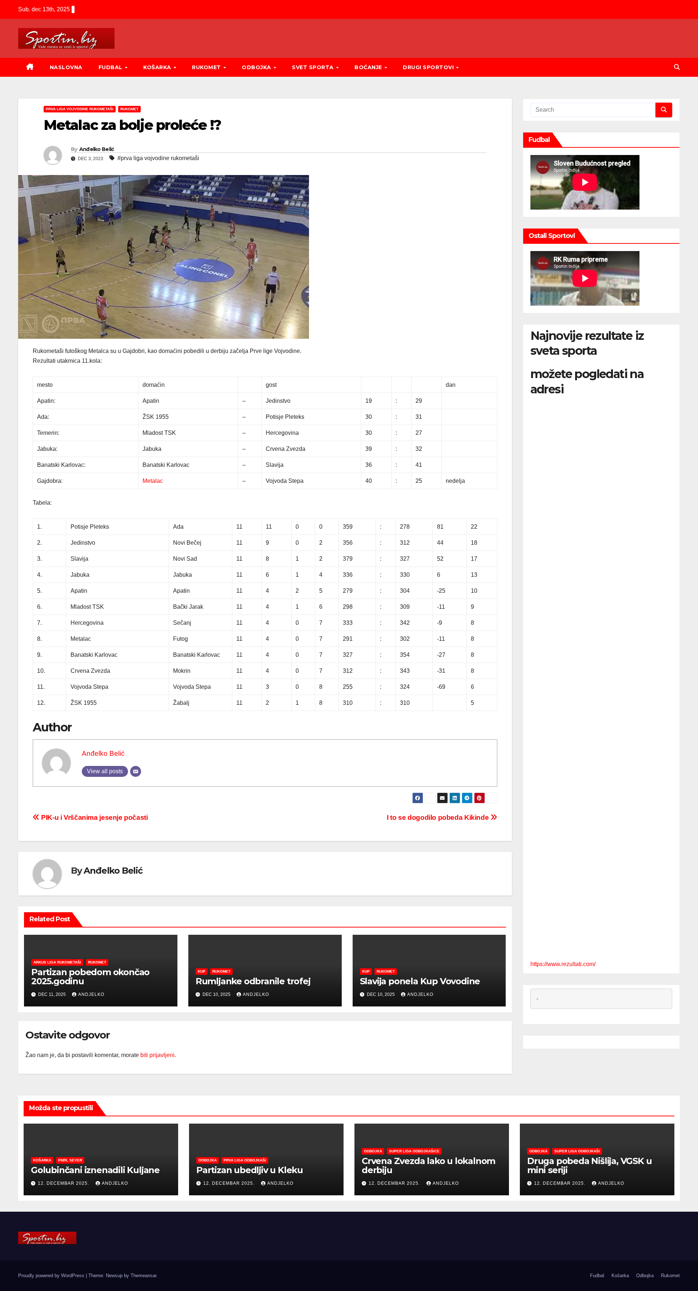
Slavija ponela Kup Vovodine (420, 981)
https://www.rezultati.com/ (562, 964)
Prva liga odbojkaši (245, 1160)
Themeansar (143, 1275)
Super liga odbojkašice (414, 1151)
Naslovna (66, 67)
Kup (201, 971)
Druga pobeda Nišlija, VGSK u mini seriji (589, 1165)
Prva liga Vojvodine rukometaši (79, 109)
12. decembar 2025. (64, 1183)
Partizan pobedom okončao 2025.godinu (90, 976)
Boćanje (369, 67)
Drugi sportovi (429, 67)
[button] (677, 67)
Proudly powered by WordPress (52, 1275)
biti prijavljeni (157, 1055)
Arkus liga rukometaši (57, 962)
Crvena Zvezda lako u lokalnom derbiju (428, 1165)
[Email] (135, 771)
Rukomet (207, 67)
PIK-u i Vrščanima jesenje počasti (94, 817)
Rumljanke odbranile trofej (253, 981)
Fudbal (111, 67)
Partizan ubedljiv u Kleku (249, 1170)
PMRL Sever (70, 1160)
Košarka (158, 67)
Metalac (153, 481)
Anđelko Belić (96, 149)
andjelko (91, 994)
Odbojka (257, 67)
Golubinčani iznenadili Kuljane (95, 1170)
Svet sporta (313, 67)
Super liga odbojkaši (577, 1151)
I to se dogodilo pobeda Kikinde (438, 817)
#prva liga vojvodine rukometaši (158, 158)
